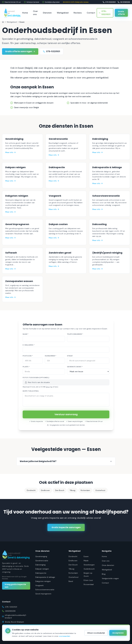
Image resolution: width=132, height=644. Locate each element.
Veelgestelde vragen (110, 578)
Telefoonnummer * (75, 334)
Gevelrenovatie (41, 560)
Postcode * (28, 356)
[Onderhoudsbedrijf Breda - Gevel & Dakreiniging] (12, 13)
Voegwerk (39, 585)
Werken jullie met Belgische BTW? (38, 461)
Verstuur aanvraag (66, 414)
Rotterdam (85, 490)
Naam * (25, 334)
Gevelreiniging (41, 556)
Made (86, 560)
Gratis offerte (121, 12)
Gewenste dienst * (75, 367)
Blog (103, 574)
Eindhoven (45, 490)
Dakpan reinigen (42, 569)
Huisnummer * (50, 356)
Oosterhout (100, 490)
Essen (86, 556)
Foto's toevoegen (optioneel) (36, 378)
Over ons (35, 13)
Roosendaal (89, 584)
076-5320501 (105, 13)
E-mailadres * (29, 345)
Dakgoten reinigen (43, 581)
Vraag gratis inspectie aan (15, 585)
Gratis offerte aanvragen (18, 51)
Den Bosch (59, 490)
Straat (70, 356)
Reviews (78, 12)
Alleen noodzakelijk (96, 633)
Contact (91, 12)
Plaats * (26, 367)
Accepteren (118, 633)
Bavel (71, 581)
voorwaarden (64, 636)
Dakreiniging (40, 565)
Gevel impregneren (43, 594)
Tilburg (72, 490)
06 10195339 (125, 2)
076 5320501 (110, 2)
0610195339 (10, 611)
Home (25, 12)
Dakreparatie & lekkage (45, 577)
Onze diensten (108, 565)
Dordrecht (31, 490)
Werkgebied (62, 12)
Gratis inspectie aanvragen (66, 527)
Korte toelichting (31, 391)
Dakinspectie (40, 573)
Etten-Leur (88, 580)
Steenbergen (89, 565)
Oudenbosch (89, 569)
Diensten (47, 12)
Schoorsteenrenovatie (44, 589)
